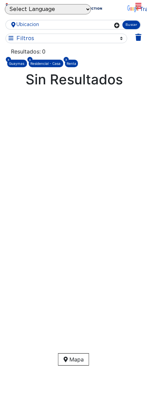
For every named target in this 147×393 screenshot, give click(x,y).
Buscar (131, 24)
